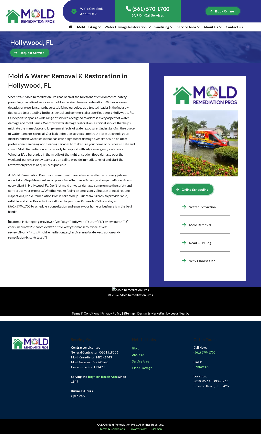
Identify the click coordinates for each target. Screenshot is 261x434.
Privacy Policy (111, 313)
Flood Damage (142, 368)
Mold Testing (87, 27)
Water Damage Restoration (126, 27)
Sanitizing (161, 27)
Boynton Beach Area (103, 376)
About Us (211, 27)
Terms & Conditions (85, 313)
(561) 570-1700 (19, 206)
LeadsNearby (179, 313)
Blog (135, 348)
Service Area (186, 27)
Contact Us (234, 27)
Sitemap (129, 313)
